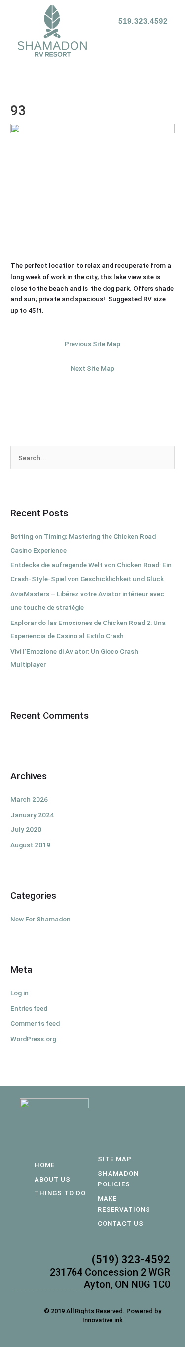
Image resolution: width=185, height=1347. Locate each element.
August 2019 (30, 845)
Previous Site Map (92, 344)
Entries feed (28, 1008)
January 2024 (32, 815)
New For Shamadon (40, 919)
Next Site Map (92, 368)
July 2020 (25, 829)
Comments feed (35, 1023)
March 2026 (29, 799)
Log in (19, 993)
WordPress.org (33, 1039)
